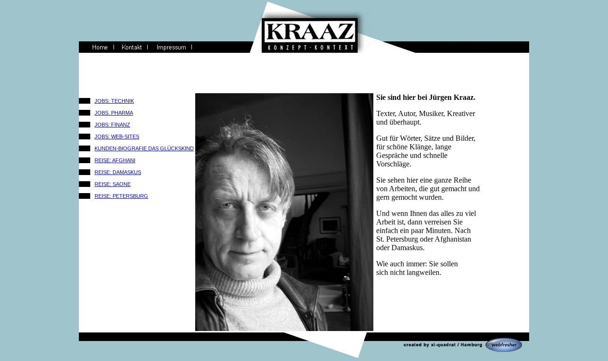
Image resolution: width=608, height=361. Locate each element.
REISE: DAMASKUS (118, 172)
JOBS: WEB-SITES (117, 136)
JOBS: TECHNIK (114, 101)
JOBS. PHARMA (114, 113)
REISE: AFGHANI (115, 160)
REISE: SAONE (113, 184)
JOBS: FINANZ (112, 124)
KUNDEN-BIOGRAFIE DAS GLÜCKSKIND (144, 148)
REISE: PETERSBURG (121, 196)
